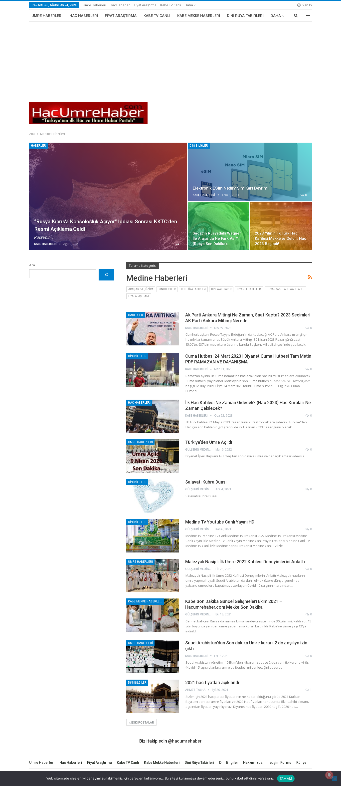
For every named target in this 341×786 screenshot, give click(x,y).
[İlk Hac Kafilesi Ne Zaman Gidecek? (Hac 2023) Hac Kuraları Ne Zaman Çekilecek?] (152, 416)
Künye (301, 763)
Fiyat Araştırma (145, 5)
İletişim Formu (279, 763)
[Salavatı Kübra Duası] (152, 496)
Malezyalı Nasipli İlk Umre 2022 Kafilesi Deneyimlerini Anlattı (245, 561)
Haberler (38, 145)
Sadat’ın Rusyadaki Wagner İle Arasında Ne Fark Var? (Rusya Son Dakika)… (217, 238)
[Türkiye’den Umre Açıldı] (152, 456)
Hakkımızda (253, 763)
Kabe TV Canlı (170, 5)
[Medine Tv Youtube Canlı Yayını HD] (152, 535)
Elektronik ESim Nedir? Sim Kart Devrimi (230, 188)
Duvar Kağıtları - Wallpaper (285, 289)
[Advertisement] (170, 59)
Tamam (286, 779)
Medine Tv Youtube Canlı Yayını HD (219, 521)
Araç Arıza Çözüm (140, 289)
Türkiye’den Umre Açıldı (208, 442)
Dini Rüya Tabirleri (245, 15)
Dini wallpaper (221, 289)
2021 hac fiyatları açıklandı (212, 682)
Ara (32, 265)
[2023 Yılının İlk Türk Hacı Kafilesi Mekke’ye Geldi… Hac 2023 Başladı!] (280, 226)
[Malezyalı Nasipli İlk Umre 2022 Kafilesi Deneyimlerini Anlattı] (152, 575)
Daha (189, 5)
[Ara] (106, 274)
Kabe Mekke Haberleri (198, 15)
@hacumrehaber (185, 741)
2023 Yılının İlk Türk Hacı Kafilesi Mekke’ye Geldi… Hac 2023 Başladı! (280, 238)
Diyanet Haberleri (249, 289)
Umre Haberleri (94, 5)
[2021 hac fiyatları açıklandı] (152, 696)
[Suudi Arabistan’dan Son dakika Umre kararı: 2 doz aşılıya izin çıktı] (152, 656)
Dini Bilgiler (198, 145)
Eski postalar (142, 722)
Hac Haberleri (120, 5)
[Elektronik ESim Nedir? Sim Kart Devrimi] (249, 172)
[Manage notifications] (329, 775)
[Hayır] (334, 778)
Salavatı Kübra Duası (205, 482)
